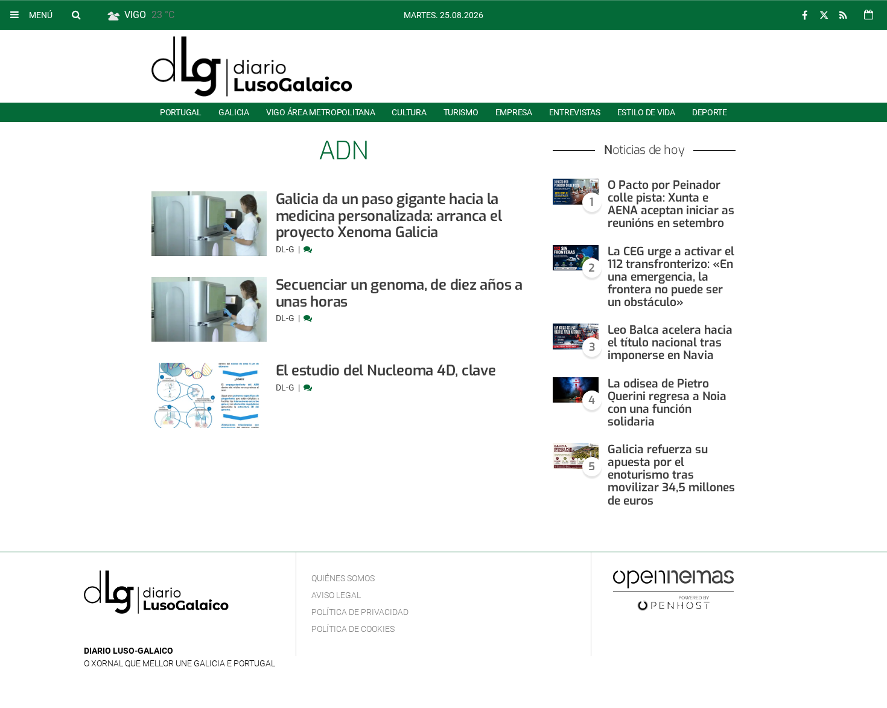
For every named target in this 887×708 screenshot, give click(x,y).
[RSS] (843, 15)
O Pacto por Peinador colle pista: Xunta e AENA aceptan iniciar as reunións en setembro (671, 204)
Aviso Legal (336, 595)
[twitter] (823, 15)
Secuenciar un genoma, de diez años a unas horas (399, 293)
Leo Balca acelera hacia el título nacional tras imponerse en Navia (670, 342)
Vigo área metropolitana (320, 112)
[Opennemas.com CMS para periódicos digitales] (673, 590)
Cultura (409, 112)
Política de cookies (353, 629)
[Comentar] (308, 249)
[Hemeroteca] (868, 15)
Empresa (513, 112)
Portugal (181, 112)
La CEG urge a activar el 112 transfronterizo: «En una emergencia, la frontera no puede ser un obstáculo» (671, 277)
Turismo (461, 112)
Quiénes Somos (343, 578)
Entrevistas (574, 112)
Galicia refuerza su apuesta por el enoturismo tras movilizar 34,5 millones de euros (671, 475)
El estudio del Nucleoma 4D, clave (386, 370)
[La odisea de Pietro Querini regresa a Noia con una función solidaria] (576, 390)
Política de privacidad (360, 612)
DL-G (286, 249)
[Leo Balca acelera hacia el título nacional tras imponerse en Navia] (576, 336)
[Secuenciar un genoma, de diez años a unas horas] (209, 309)
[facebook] (804, 15)
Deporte (709, 112)
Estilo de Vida (646, 112)
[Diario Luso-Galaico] (251, 66)
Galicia (233, 112)
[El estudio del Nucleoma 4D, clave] (209, 395)
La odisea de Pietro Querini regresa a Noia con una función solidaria (667, 402)
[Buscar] (76, 14)
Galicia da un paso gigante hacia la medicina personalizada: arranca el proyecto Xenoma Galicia (389, 216)
